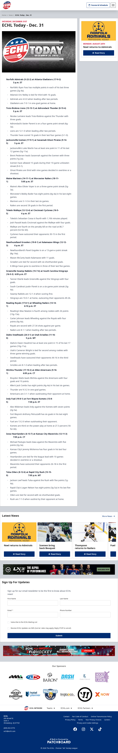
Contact (66, 716)
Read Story (100, 53)
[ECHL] (6, 5)
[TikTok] (100, 729)
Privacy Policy (70, 720)
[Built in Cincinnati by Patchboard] (59, 740)
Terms (80, 720)
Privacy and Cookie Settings (87, 723)
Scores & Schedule (99, 5)
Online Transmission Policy (101, 716)
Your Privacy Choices (93, 720)
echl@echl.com (9, 731)
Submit (59, 635)
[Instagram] (83, 729)
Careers (107, 720)
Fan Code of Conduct (80, 716)
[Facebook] (75, 729)
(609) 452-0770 (9, 728)
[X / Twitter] (91, 729)
